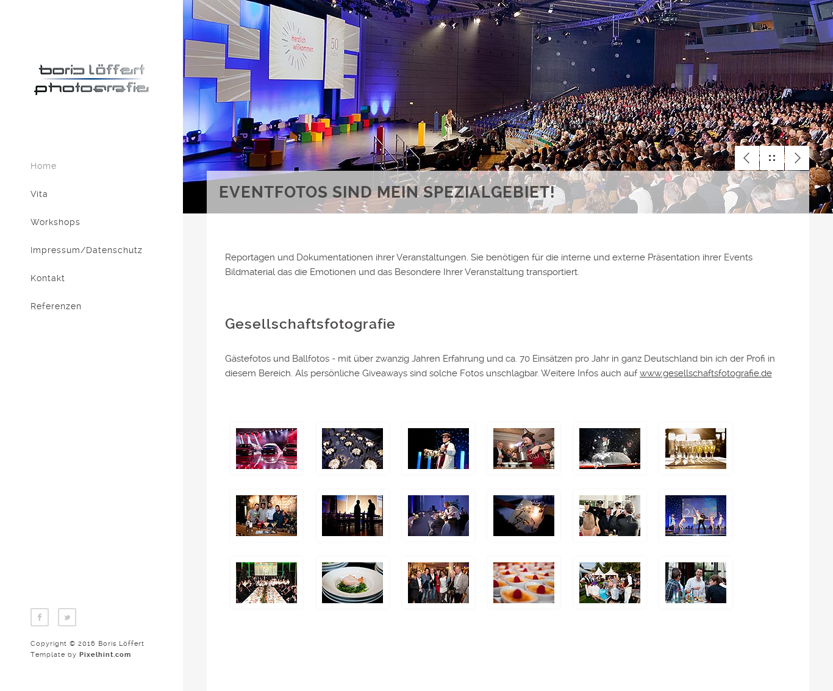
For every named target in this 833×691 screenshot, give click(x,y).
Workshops (55, 222)
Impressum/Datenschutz (86, 250)
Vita (39, 194)
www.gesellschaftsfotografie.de (706, 373)
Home (43, 166)
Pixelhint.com (105, 655)
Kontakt (47, 278)
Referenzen (56, 306)
